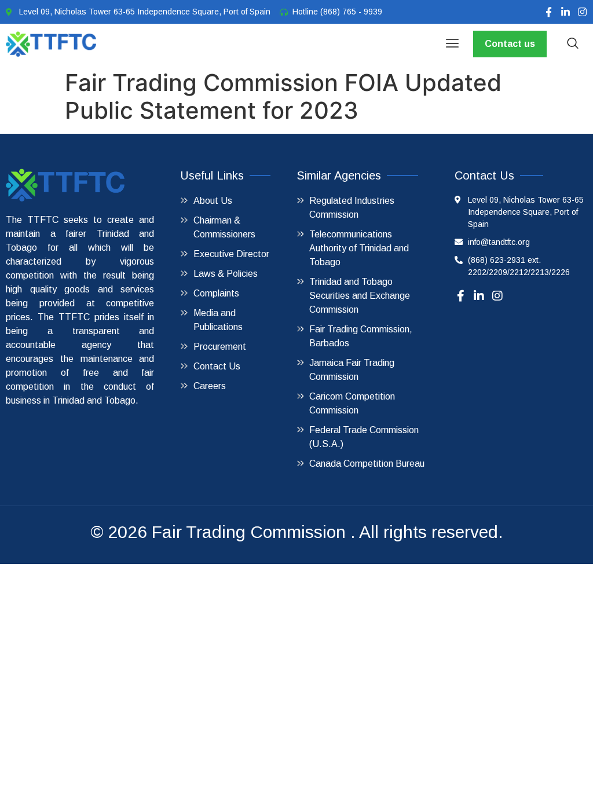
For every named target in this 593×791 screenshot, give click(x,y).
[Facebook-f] (549, 12)
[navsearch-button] (572, 44)
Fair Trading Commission (249, 531)
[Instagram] (582, 12)
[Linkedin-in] (565, 12)
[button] (452, 44)
